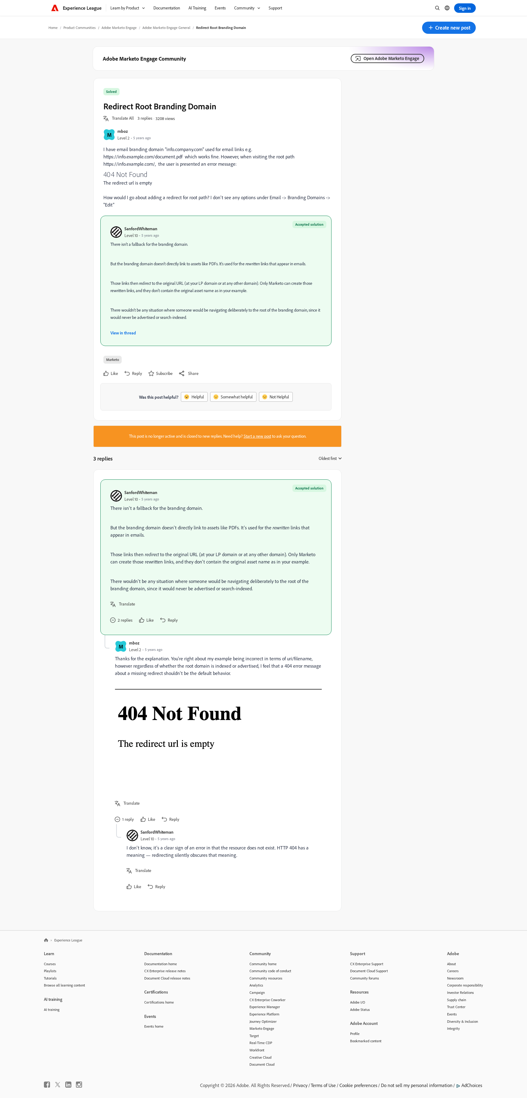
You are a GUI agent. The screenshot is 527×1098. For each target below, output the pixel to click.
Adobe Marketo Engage (119, 27)
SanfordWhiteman (140, 228)
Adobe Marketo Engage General (166, 27)
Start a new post (257, 436)
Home (53, 27)
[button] (449, 28)
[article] (216, 557)
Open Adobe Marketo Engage (391, 58)
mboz (122, 131)
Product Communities (79, 27)
